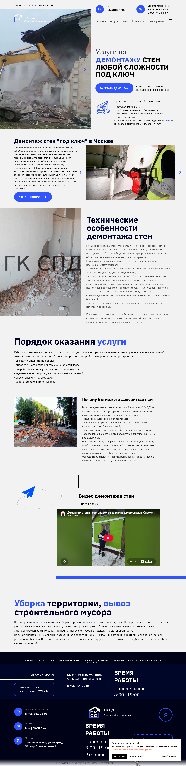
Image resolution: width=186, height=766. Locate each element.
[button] (157, 21)
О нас (51, 660)
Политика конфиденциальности (144, 660)
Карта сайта (93, 663)
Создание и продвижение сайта (85, 762)
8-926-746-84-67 (158, 12)
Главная (29, 660)
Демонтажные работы (70, 660)
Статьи (88, 660)
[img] (170, 20)
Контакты (119, 660)
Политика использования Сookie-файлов (132, 749)
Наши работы (103, 660)
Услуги (41, 660)
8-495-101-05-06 (158, 9)
